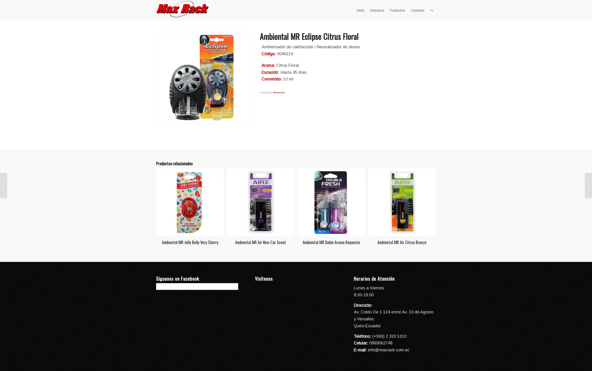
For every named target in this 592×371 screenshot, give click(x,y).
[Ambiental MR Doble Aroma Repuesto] (3, 185)
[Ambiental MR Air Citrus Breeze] (588, 185)
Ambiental (279, 92)
